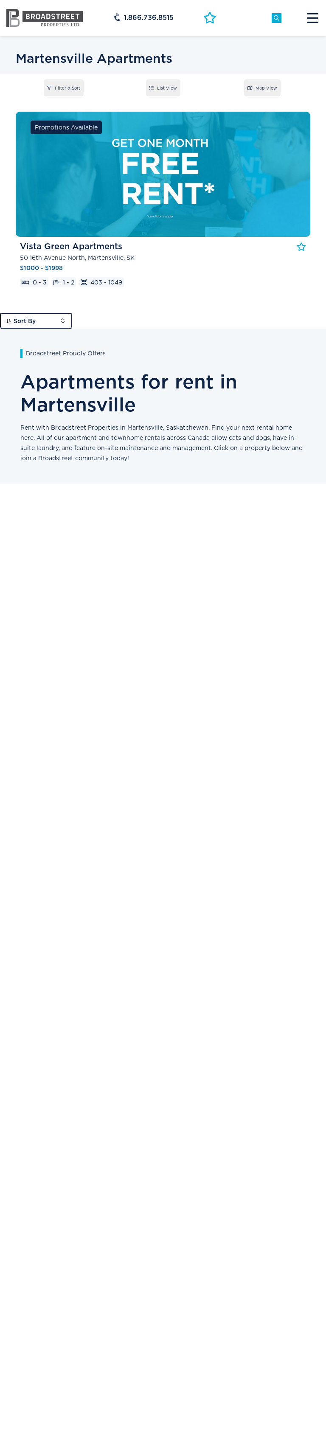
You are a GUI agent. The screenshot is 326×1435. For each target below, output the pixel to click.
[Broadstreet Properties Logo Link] (44, 17)
